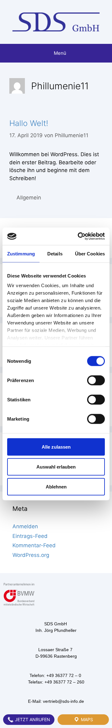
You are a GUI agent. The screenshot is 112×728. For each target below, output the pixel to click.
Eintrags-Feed (30, 536)
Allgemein (28, 197)
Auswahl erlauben (56, 466)
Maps (86, 719)
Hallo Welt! (28, 123)
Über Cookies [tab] (90, 253)
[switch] (96, 380)
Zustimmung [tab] (21, 253)
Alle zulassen (56, 446)
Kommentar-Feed (34, 545)
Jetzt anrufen (32, 719)
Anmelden (25, 526)
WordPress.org (30, 555)
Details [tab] (55, 253)
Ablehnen (56, 486)
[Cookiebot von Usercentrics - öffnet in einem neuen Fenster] (79, 236)
